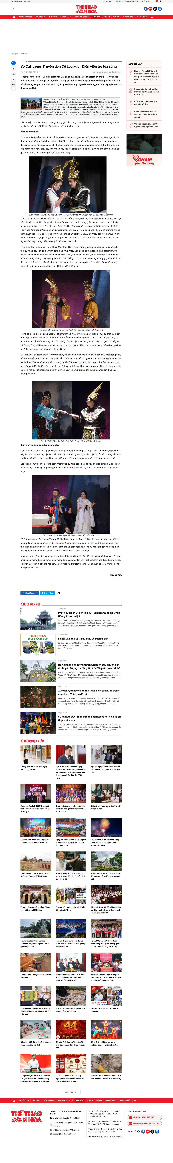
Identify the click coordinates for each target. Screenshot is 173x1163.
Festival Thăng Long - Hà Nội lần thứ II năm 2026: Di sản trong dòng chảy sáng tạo (71, 944)
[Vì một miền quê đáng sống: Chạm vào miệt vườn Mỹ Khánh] (35, 894)
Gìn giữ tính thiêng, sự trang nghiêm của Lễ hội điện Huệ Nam (105, 1043)
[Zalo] (160, 9)
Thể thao (53, 17)
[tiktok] (155, 9)
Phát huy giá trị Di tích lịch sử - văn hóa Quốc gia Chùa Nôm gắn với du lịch (89, 614)
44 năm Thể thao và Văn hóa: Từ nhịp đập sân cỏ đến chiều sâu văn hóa (70, 1045)
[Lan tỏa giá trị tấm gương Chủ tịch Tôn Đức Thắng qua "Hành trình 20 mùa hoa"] (35, 995)
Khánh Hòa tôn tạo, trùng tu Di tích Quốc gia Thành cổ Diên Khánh (35, 874)
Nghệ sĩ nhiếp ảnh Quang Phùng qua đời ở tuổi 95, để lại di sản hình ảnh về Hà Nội (70, 876)
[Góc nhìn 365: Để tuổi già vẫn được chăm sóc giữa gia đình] (35, 1029)
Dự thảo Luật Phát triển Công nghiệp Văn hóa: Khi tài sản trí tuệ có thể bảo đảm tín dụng (70, 1079)
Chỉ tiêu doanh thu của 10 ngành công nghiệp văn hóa (147, 125)
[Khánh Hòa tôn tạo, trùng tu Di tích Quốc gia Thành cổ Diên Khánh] (35, 861)
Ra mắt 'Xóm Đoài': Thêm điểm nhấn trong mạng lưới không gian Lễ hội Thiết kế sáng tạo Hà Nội (105, 944)
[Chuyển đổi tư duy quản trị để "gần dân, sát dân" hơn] (71, 894)
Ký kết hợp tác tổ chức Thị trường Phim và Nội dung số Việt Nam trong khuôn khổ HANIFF (70, 977)
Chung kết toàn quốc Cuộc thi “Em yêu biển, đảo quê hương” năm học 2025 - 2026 (71, 809)
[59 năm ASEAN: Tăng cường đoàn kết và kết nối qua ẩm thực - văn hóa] (38, 723)
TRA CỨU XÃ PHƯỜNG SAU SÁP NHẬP (127, 1)
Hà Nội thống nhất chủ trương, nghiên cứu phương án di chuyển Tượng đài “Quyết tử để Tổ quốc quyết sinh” (89, 666)
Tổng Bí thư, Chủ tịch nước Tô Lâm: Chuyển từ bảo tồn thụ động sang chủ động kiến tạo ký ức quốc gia (35, 1079)
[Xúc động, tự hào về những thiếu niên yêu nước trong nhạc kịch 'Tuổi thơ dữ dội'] (38, 697)
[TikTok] (161, 1)
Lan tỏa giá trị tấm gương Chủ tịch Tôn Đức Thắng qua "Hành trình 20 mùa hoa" (35, 1011)
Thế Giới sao (128, 17)
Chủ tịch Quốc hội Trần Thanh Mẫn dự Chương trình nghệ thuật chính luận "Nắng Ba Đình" (106, 910)
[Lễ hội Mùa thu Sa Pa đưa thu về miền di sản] (38, 645)
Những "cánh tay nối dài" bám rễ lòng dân (104, 1009)
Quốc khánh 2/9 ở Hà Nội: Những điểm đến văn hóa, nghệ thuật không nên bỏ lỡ (105, 842)
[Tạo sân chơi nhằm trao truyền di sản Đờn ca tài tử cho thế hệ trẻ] (35, 827)
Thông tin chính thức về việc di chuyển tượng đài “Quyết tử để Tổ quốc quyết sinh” (34, 944)
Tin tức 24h (41, 17)
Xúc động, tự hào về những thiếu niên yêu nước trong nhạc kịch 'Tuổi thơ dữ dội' (88, 692)
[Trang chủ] (14, 17)
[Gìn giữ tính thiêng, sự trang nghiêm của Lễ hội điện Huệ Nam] (106, 1029)
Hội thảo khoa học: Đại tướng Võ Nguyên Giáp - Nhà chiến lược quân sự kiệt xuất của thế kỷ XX (106, 977)
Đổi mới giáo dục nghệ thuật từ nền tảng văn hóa (106, 807)
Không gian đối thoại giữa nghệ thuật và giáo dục (33, 768)
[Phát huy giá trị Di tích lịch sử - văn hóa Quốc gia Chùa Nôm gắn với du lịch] (38, 619)
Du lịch (107, 17)
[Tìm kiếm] (13, 9)
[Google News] (107, 73)
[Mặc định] (13, 84)
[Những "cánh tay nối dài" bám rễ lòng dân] (106, 995)
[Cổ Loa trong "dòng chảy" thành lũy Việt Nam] (35, 962)
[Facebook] (152, 1)
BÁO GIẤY (109, 1)
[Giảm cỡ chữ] (13, 89)
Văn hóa (96, 17)
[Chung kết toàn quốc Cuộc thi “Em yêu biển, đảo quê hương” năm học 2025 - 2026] (71, 793)
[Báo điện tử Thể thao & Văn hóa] (86, 9)
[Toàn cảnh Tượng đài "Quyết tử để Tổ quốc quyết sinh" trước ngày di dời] (106, 861)
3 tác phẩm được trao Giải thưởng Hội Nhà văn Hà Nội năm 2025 (146, 92)
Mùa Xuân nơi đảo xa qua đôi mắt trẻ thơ (145, 102)
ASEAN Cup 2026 (25, 17)
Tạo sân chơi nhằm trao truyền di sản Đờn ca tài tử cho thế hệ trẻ (34, 841)
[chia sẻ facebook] (13, 68)
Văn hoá (24, 54)
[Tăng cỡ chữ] (13, 80)
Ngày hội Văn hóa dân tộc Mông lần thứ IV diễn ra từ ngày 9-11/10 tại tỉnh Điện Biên (71, 842)
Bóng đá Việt (65, 17)
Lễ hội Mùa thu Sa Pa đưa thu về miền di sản (83, 638)
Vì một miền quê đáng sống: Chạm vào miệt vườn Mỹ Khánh (35, 908)
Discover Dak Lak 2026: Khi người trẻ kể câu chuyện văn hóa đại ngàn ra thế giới (35, 809)
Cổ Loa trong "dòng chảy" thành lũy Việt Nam (35, 975)
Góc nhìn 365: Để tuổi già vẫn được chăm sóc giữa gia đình (35, 1043)
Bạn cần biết (142, 17)
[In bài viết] (13, 74)
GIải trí (116, 17)
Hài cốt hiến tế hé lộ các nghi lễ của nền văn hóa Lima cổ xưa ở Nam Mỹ (106, 1077)
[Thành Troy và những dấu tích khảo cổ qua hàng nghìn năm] (71, 995)
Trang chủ (15, 54)
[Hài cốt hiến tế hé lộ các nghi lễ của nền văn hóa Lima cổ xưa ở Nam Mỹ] (106, 1063)
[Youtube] (157, 1)
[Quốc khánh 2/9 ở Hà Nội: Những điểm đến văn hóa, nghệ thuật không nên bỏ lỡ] (106, 827)
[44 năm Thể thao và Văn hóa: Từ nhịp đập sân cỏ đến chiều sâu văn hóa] (71, 1029)
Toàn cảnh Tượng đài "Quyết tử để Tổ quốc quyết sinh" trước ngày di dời (105, 876)
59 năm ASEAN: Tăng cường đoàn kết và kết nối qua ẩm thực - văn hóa (89, 718)
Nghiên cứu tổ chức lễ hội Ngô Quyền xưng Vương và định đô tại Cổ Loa (74, 99)
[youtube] (150, 9)
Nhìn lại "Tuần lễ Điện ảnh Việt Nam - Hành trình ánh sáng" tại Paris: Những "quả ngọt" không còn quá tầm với (146, 76)
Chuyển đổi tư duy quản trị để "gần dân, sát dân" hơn (71, 908)
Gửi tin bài (146, 1)
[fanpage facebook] (146, 9)
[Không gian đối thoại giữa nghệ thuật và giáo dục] (35, 754)
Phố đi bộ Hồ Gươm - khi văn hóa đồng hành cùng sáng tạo (145, 114)
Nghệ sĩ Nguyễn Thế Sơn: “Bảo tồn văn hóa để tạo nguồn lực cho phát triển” (106, 769)
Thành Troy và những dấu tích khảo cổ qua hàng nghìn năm (71, 1009)
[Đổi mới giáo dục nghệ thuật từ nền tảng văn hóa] (106, 793)
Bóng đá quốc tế (82, 17)
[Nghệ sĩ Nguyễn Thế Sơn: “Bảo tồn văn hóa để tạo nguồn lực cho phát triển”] (106, 754)
